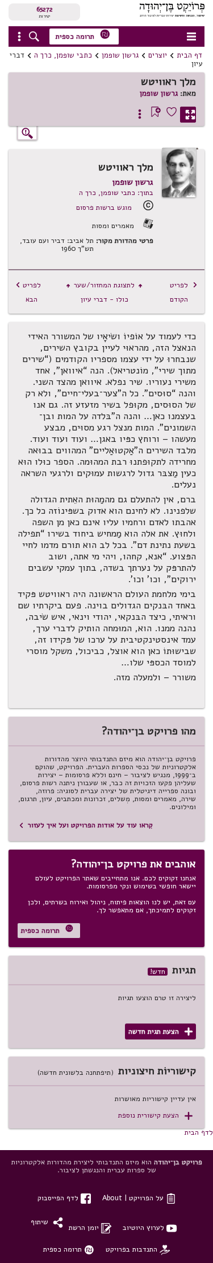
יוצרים (157, 55)
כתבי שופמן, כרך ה (63, 55)
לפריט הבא (28, 292)
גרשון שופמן (120, 55)
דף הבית (189, 55)
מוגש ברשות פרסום (104, 207)
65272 (44, 9)
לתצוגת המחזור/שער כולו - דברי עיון (104, 292)
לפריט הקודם (184, 292)
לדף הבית (199, 1132)
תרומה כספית (83, 35)
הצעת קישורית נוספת (155, 1115)
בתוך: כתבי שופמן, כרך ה (116, 192)
